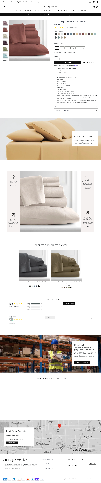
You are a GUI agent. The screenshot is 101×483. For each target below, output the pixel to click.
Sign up (92, 463)
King (73, 48)
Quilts (57, 10)
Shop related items (89, 62)
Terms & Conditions (73, 478)
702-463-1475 (23, 1)
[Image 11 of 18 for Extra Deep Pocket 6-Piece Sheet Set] (5, 42)
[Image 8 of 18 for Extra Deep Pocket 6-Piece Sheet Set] (5, 23)
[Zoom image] (29, 40)
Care (56, 106)
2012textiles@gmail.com (37, 1)
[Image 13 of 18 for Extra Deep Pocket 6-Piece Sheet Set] (5, 55)
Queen (67, 48)
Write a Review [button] (70, 303)
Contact (13, 1)
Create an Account (82, 362)
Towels (73, 10)
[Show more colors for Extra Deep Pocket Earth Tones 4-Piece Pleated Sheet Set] (71, 287)
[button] (34, 278)
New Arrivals (48, 10)
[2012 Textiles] (50, 7)
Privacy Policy (64, 478)
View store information (62, 72)
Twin (57, 48)
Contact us (46, 465)
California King (80, 48)
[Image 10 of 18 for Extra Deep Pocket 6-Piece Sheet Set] (5, 36)
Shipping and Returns (62, 110)
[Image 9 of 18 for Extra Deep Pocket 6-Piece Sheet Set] (5, 29)
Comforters (27, 10)
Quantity (56, 56)
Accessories (65, 10)
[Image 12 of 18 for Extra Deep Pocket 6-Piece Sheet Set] (5, 49)
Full (62, 48)
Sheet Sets (17, 10)
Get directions (12, 442)
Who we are (6, 1)
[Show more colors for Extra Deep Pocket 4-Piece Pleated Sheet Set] (39, 286)
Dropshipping (82, 10)
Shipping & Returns (48, 468)
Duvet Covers (37, 10)
